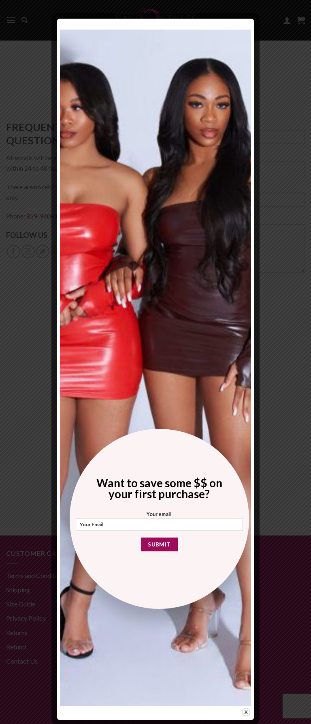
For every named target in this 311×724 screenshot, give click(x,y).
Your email (159, 514)
